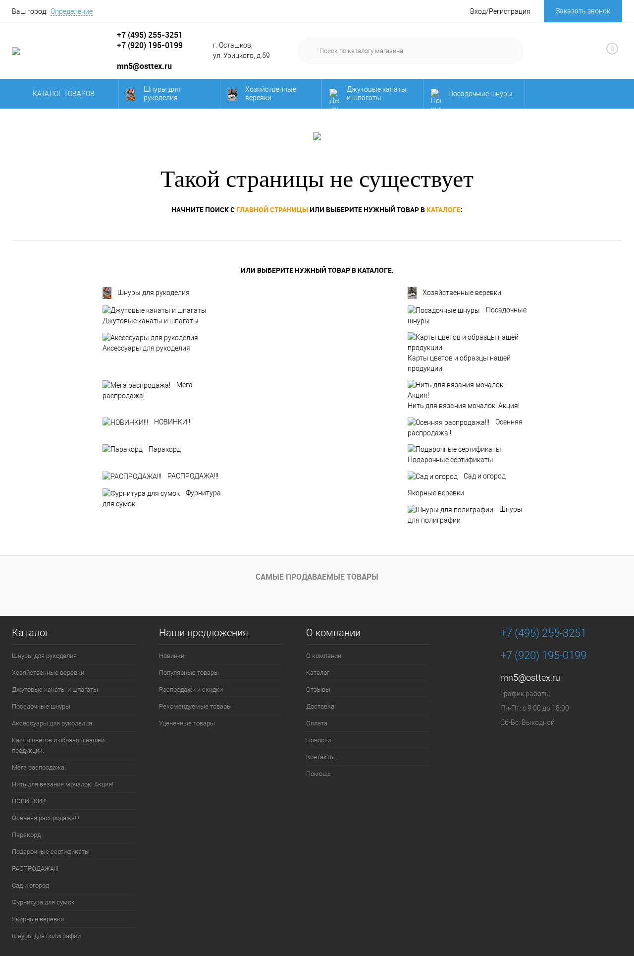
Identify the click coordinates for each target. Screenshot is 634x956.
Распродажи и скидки (191, 689)
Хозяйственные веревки (270, 93)
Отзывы (318, 689)
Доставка (320, 706)
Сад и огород (485, 476)
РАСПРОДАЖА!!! (192, 476)
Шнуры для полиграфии (465, 514)
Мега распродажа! (148, 390)
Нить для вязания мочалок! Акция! (464, 406)
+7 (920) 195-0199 (150, 45)
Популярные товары (189, 672)
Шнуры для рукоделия (162, 93)
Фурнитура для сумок (162, 498)
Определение (72, 11)
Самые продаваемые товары (317, 576)
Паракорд (165, 449)
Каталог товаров (64, 94)
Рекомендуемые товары (195, 706)
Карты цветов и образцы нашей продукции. (459, 363)
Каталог (30, 633)
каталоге (443, 209)
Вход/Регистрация (500, 11)
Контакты (320, 757)
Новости (318, 740)
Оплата (316, 723)
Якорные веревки (436, 493)
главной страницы (272, 209)
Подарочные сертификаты (450, 460)
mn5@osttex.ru (530, 677)
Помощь (318, 773)
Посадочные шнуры (480, 94)
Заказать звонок (583, 11)
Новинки (171, 655)
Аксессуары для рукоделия (146, 348)
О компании (333, 633)
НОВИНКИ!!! (173, 422)
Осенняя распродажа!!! (465, 427)
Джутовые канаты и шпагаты (377, 93)
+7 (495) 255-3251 (150, 34)
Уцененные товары (187, 723)
